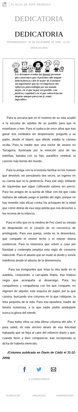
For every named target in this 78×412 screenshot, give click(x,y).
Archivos (39, 395)
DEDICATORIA (39, 34)
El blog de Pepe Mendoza (31, 4)
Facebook (24, 369)
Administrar (65, 395)
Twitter (39, 369)
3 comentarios (39, 379)
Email (53, 369)
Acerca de (13, 395)
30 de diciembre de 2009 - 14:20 (49, 42)
